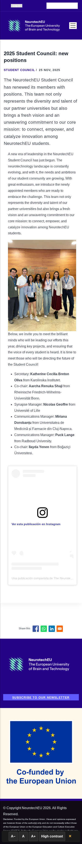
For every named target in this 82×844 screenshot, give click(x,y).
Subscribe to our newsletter (40, 697)
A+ (33, 836)
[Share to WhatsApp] (44, 629)
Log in (16, 5)
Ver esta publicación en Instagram (36, 524)
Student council (19, 70)
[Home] (34, 25)
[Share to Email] (60, 629)
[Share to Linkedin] (52, 629)
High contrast (52, 836)
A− (13, 836)
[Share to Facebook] (36, 629)
